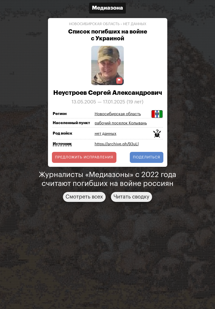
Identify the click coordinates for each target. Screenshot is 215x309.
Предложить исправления (84, 157)
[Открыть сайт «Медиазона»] (107, 9)
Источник (62, 144)
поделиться (146, 157)
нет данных (134, 24)
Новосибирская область (94, 24)
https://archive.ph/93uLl (117, 144)
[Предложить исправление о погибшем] (119, 80)
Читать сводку (131, 197)
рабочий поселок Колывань (121, 123)
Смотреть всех (84, 197)
